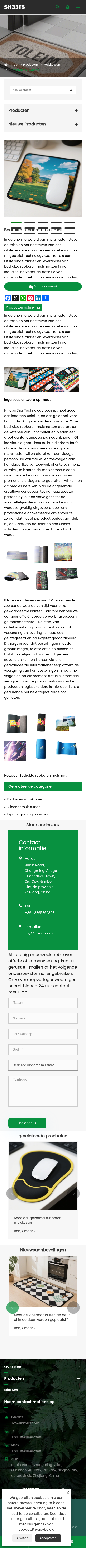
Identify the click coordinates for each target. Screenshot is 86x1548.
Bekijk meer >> (26, 1231)
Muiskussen (52, 64)
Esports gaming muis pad (28, 814)
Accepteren (48, 1538)
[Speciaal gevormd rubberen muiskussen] (43, 1176)
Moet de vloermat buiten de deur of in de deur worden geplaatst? (42, 1317)
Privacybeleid (43, 1529)
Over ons (12, 1367)
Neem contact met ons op (29, 1402)
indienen (27, 1123)
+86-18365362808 (39, 913)
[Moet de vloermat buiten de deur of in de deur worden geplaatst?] (43, 1281)
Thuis (14, 64)
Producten (30, 64)
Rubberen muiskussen (25, 70)
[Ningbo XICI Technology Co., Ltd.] (14, 7)
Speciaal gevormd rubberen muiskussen (37, 1220)
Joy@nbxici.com (39, 933)
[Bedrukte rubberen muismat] (43, 178)
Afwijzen (22, 1538)
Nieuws (11, 1390)
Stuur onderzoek (45, 286)
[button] (12, 1193)
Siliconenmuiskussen (24, 807)
